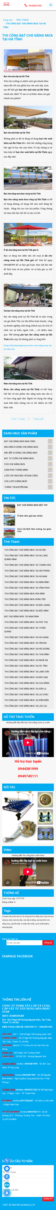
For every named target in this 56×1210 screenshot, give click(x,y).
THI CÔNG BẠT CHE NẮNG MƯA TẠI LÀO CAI (25, 706)
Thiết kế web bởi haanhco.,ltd (18, 1205)
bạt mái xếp (17, 920)
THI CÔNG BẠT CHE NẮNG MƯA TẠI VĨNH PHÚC (27, 588)
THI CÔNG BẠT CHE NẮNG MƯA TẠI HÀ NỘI (25, 550)
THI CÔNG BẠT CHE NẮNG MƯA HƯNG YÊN (24, 599)
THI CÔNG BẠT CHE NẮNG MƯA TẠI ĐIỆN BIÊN (26, 700)
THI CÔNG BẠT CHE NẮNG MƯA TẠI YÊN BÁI (25, 643)
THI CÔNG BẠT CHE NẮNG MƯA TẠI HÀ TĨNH (25, 666)
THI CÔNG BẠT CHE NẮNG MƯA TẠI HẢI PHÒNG (27, 570)
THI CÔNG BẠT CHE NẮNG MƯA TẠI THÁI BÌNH (26, 654)
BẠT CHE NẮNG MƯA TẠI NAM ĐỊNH (21, 616)
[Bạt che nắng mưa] (6, 3)
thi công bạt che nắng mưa (33, 916)
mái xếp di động (29, 920)
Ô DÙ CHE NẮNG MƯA (14, 464)
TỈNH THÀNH (22, 20)
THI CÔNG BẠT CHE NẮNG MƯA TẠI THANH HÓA (27, 565)
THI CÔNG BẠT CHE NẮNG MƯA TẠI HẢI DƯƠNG (27, 648)
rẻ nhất (23, 924)
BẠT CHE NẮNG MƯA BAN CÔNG (19, 441)
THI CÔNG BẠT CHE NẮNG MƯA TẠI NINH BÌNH (26, 582)
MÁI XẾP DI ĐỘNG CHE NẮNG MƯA (20, 452)
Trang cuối (38, 419)
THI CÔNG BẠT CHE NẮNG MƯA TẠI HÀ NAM (25, 576)
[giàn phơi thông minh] (28, 817)
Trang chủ (7, 20)
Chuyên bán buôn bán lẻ (12, 916)
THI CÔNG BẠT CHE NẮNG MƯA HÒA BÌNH (24, 593)
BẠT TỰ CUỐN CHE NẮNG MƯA (19, 458)
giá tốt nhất (15, 924)
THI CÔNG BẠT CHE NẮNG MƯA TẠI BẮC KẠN (26, 677)
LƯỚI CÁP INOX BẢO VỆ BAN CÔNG (21, 475)
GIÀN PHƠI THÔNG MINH (16, 470)
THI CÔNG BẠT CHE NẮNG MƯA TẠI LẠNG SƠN (26, 671)
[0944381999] (7, 1160)
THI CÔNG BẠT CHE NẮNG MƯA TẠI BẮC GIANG (27, 605)
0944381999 (35, 5)
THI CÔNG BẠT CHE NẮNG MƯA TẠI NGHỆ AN (26, 660)
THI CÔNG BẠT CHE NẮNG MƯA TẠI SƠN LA (25, 688)
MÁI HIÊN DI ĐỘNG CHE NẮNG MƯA (21, 447)
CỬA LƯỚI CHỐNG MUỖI (15, 481)
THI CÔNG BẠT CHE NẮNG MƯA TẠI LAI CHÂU (26, 694)
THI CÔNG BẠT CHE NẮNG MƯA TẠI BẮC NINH (26, 610)
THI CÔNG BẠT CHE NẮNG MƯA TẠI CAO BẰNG (26, 683)
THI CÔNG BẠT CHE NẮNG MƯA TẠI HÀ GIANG (26, 637)
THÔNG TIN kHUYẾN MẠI (16, 487)
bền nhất (30, 924)
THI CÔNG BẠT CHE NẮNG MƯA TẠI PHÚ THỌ (26, 622)
